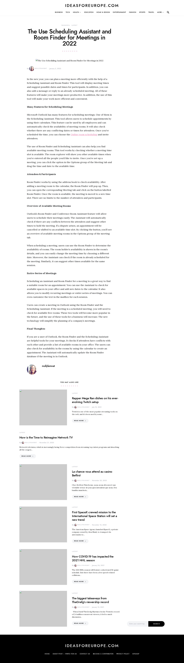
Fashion (132, 12)
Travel (151, 12)
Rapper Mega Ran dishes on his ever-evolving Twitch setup (95, 400)
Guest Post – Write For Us (65, 654)
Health (76, 12)
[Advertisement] (146, 574)
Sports (142, 12)
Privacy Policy (123, 654)
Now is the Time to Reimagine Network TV (46, 437)
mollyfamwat (41, 68)
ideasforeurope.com (92, 5)
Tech (68, 12)
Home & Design (103, 12)
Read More (79, 421)
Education (89, 12)
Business (59, 12)
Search (156, 624)
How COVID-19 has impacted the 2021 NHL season (93, 558)
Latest (74, 25)
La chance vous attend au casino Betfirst (92, 473)
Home (47, 654)
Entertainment (119, 12)
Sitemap (135, 654)
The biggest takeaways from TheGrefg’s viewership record (90, 600)
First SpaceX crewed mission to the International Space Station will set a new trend (94, 516)
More (159, 12)
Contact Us (85, 654)
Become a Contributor (103, 654)
